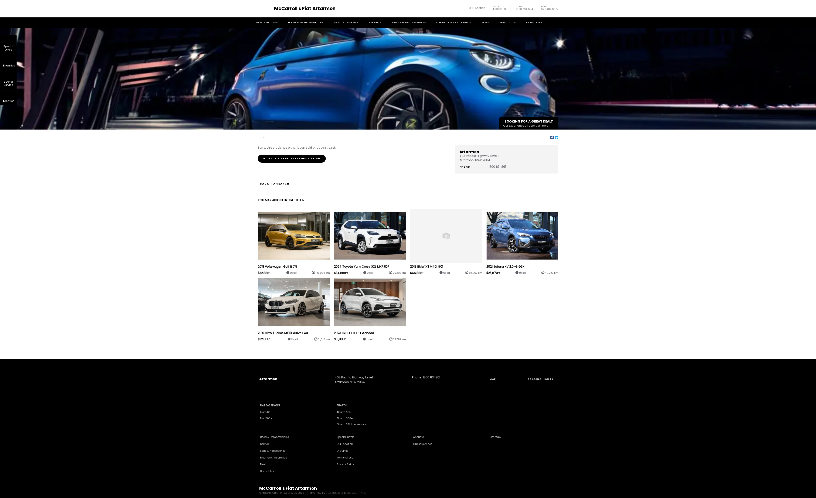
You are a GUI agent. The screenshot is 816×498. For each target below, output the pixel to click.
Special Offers (346, 22)
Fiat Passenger (270, 405)
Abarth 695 (344, 412)
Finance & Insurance (453, 22)
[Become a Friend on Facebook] (419, 363)
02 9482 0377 (549, 8)
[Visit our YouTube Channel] (408, 363)
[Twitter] (556, 137)
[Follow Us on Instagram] (396, 363)
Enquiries (534, 22)
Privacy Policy (345, 464)
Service (374, 22)
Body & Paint (268, 471)
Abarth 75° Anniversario (352, 424)
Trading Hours (540, 379)
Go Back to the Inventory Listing (292, 158)
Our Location (477, 8)
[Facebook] (552, 137)
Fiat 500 (265, 412)
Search (555, 22)
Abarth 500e (345, 418)
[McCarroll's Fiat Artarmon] (265, 8)
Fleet (486, 22)
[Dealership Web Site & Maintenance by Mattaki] (548, 490)
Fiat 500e (266, 418)
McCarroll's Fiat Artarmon (305, 8)
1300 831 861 (500, 8)
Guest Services (422, 444)
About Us (508, 22)
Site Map (495, 437)
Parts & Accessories (408, 22)
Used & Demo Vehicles (306, 22)
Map (492, 379)
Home (261, 137)
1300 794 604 (524, 8)
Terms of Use (345, 457)
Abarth (342, 405)
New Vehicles (267, 22)
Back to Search (274, 183)
